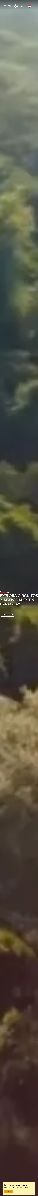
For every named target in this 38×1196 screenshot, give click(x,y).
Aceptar (8, 1191)
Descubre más (7, 614)
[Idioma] (30, 6)
